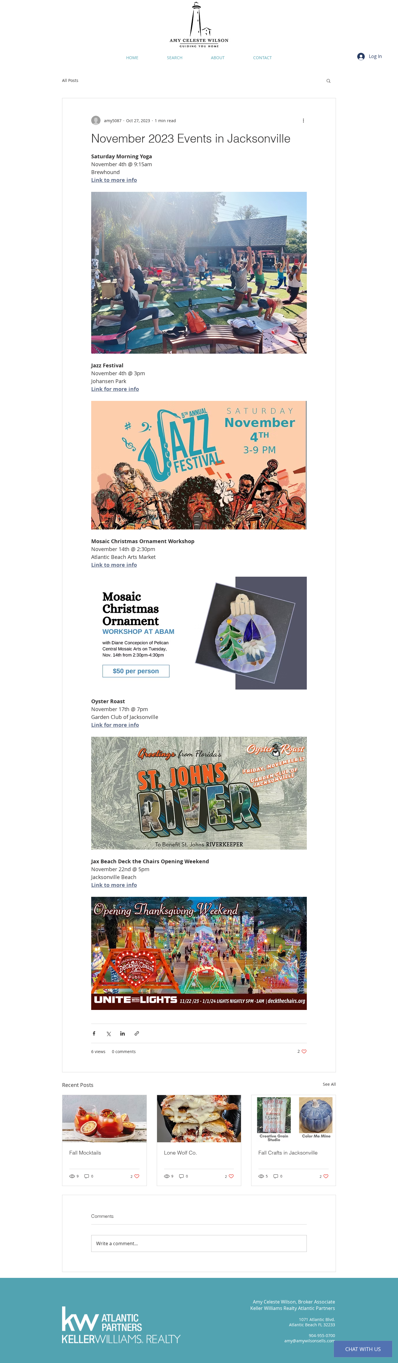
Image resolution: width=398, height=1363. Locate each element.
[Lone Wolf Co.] (199, 1118)
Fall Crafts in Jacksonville (288, 1152)
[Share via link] (137, 1033)
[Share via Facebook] (94, 1033)
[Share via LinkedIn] (122, 1033)
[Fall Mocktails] (104, 1118)
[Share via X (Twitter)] (108, 1033)
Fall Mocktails (85, 1152)
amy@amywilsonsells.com (309, 1340)
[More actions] (303, 120)
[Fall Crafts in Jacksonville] (293, 1118)
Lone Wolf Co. (180, 1152)
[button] (328, 80)
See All (329, 1084)
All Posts (70, 80)
